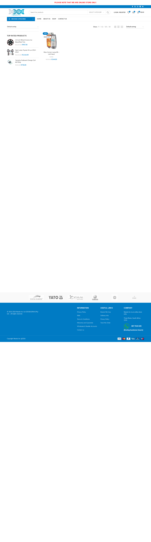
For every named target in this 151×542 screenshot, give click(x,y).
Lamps (51, 57)
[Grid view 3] (118, 27)
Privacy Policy (81, 312)
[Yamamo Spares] (75, 297)
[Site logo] (17, 12)
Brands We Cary (105, 312)
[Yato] (56, 297)
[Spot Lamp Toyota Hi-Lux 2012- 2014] (10, 52)
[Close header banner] (148, 2)
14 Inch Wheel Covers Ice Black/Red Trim (23, 41)
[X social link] (135, 6)
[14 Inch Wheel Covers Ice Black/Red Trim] (10, 42)
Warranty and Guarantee (85, 323)
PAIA (78, 315)
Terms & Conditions (83, 319)
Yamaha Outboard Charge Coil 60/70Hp (25, 61)
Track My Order (105, 323)
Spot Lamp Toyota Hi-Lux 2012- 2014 (25, 51)
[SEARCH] (107, 12)
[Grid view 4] (122, 27)
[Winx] (134, 297)
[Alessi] (17, 297)
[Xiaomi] (115, 297)
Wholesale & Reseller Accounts (87, 326)
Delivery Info (104, 315)
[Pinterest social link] (140, 6)
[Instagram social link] (137, 6)
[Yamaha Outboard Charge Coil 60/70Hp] (10, 62)
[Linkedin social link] (143, 6)
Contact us (80, 330)
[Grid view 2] (115, 27)
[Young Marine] (36, 297)
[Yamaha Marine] (95, 297)
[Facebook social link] (132, 6)
